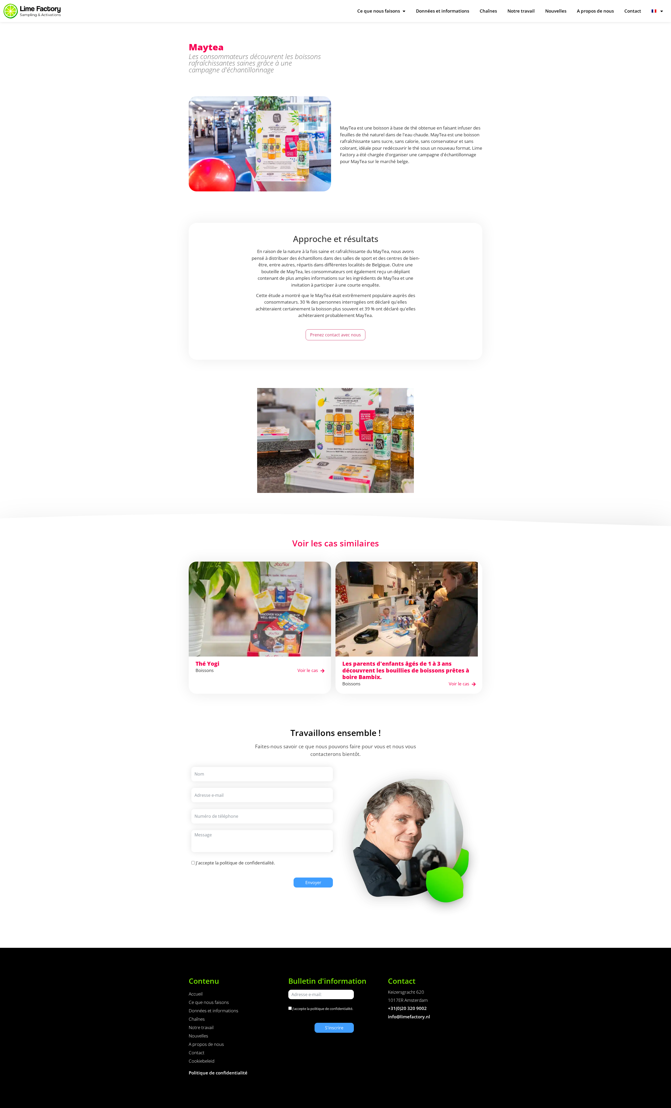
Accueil (196, 994)
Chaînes (488, 11)
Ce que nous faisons (378, 11)
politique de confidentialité (247, 863)
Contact (632, 11)
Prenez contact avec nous (335, 335)
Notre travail (521, 11)
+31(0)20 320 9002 (407, 1008)
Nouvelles (555, 11)
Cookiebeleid (201, 1061)
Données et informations (442, 11)
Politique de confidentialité (218, 1073)
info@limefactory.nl (409, 1017)
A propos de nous (595, 11)
